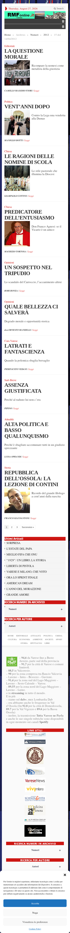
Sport (59, 639)
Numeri (34, 34)
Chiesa (58, 635)
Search (60, 8)
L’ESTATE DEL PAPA (19, 549)
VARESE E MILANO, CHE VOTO (26, 572)
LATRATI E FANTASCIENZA (24, 349)
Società (49, 639)
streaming (17, 693)
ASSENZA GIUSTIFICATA (22, 388)
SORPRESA (13, 543)
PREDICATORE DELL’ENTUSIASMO (29, 215)
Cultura (12, 639)
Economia (24, 639)
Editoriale (22, 635)
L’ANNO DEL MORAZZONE (23, 589)
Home (7, 34)
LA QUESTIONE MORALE (23, 54)
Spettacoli (36, 643)
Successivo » (28, 527)
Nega (35, 912)
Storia (24, 643)
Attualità (35, 635)
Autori (36, 625)
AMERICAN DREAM (19, 583)
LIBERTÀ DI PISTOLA (20, 566)
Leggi (36, 90)
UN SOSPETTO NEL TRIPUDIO (28, 270)
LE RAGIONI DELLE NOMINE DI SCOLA (29, 159)
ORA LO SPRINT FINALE (22, 577)
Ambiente (37, 639)
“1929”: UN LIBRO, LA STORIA (26, 560)
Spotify (43, 722)
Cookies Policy (35, 928)
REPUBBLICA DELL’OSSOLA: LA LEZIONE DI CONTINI (31, 478)
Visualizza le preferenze (35, 922)
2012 (46, 34)
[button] (65, 875)
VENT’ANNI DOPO (27, 106)
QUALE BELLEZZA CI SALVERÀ (31, 310)
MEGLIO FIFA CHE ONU (21, 554)
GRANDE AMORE (17, 595)
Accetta (35, 903)
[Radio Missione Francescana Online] (35, 15)
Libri (47, 643)
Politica (48, 635)
